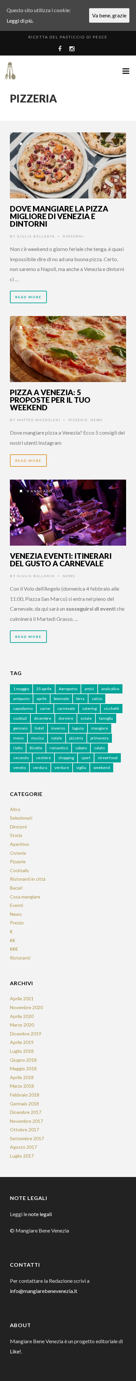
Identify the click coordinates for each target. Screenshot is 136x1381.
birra (80, 698)
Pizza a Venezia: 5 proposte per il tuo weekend (50, 400)
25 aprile (43, 688)
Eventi (16, 905)
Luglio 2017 (22, 1156)
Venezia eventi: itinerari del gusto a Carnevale (61, 559)
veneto (19, 767)
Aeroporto (68, 688)
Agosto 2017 (23, 1147)
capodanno (23, 708)
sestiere (43, 757)
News (96, 420)
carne (45, 708)
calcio (97, 698)
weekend (101, 767)
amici (89, 688)
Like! (15, 1351)
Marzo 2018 (22, 1086)
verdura (40, 767)
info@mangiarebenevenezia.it (43, 1291)
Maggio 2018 (23, 1068)
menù (18, 738)
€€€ (14, 949)
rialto (17, 747)
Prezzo (17, 922)
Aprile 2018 (22, 1077)
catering (89, 708)
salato (99, 747)
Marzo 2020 (22, 1025)
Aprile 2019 (22, 1042)
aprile (42, 698)
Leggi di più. (20, 20)
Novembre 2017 (26, 1121)
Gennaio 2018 (24, 1103)
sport (85, 757)
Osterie (18, 853)
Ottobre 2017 (24, 1129)
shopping (66, 757)
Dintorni (73, 236)
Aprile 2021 (22, 998)
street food (108, 757)
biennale (61, 698)
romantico (59, 747)
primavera (99, 738)
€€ (12, 940)
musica (37, 738)
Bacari (16, 888)
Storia (16, 835)
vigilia (81, 767)
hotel (39, 728)
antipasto (21, 698)
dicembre (42, 718)
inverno (58, 728)
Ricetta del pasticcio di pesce (68, 36)
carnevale (66, 708)
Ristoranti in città (28, 879)
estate (86, 718)
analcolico (110, 688)
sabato (81, 747)
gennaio (20, 728)
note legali (40, 1214)
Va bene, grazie (109, 15)
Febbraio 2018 (24, 1095)
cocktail (20, 718)
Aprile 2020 (22, 1016)
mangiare (99, 728)
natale (56, 738)
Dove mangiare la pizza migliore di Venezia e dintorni (59, 216)
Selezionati (21, 818)
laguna (78, 728)
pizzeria (76, 738)
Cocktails (19, 870)
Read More (28, 297)
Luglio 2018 (22, 1051)
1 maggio (21, 688)
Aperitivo (19, 844)
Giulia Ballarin (36, 236)
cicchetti (111, 708)
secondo (21, 757)
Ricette (36, 747)
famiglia (106, 718)
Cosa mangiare (25, 896)
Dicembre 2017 (25, 1112)
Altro (15, 809)
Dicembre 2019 (25, 1033)
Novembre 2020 (26, 1007)
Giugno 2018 (23, 1060)
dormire (65, 718)
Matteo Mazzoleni (38, 420)
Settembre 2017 (27, 1138)
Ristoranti (20, 958)
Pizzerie (78, 420)
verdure (61, 767)
